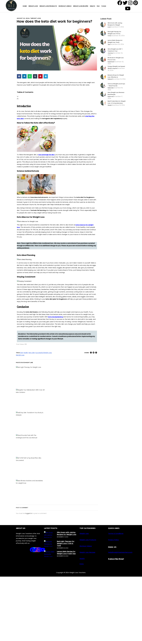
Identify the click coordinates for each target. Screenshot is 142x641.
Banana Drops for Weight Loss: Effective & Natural (116, 77)
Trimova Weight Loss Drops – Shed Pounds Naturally (116, 86)
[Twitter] (34, 549)
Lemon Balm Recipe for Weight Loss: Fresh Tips (115, 42)
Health (92, 6)
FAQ (98, 6)
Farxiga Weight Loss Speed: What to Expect (116, 67)
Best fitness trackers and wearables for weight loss (57, 489)
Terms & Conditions (115, 533)
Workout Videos (65, 6)
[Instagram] (37, 549)
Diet (21, 353)
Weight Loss (33, 6)
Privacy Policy (113, 540)
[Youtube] (42, 549)
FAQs (82, 564)
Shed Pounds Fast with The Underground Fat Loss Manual (57, 444)
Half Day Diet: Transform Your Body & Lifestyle (57, 421)
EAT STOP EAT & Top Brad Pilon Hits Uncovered (57, 466)
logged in (28, 513)
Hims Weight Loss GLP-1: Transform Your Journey (115, 51)
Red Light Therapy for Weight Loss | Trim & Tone (57, 375)
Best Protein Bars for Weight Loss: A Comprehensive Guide (117, 103)
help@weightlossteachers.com (120, 552)
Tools (103, 6)
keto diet (32, 353)
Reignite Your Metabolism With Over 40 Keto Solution (57, 398)
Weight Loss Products (48, 6)
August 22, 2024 (23, 18)
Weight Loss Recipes (80, 6)
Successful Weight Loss (43, 353)
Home (25, 6)
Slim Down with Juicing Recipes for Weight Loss (115, 25)
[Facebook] (119, 2)
